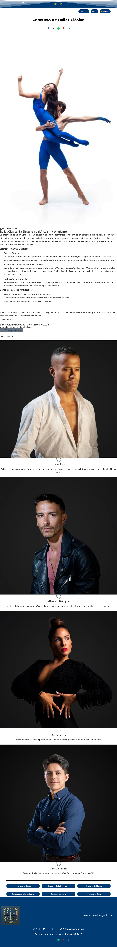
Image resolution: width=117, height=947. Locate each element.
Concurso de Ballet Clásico (58, 886)
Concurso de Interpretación (23, 894)
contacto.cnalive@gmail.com (98, 915)
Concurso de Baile (93, 894)
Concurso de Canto (58, 894)
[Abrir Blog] (96, 11)
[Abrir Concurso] (87, 11)
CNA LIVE (58, 3)
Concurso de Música (94, 886)
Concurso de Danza (23, 886)
